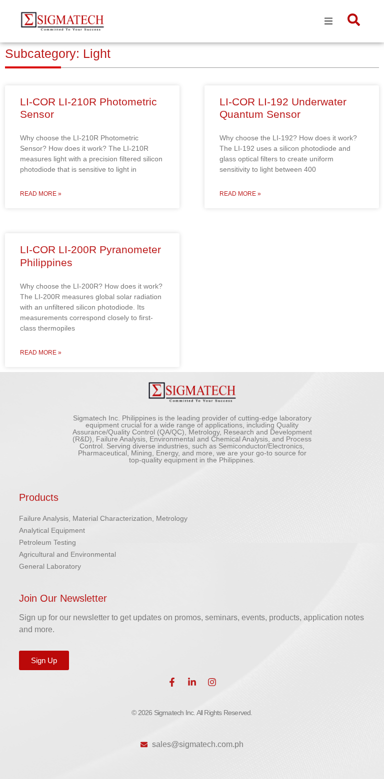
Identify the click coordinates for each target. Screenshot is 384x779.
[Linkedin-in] (192, 682)
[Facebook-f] (172, 682)
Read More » (41, 193)
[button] (329, 21)
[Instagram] (212, 682)
